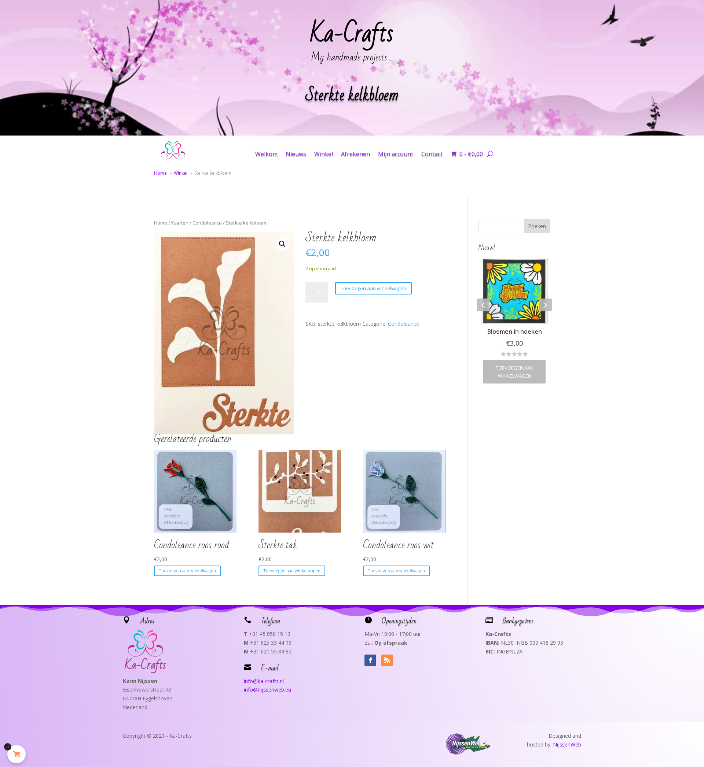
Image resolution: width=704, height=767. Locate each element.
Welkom (266, 154)
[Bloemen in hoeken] (514, 291)
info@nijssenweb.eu (267, 689)
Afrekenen (355, 154)
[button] (282, 244)
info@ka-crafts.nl (264, 681)
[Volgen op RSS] (387, 660)
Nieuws (296, 154)
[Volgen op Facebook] (370, 660)
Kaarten (179, 222)
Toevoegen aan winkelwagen (373, 288)
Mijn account (395, 154)
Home (160, 222)
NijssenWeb (567, 744)
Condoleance (207, 222)
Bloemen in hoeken (514, 331)
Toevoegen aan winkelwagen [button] (187, 570)
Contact (432, 154)
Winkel (323, 154)
